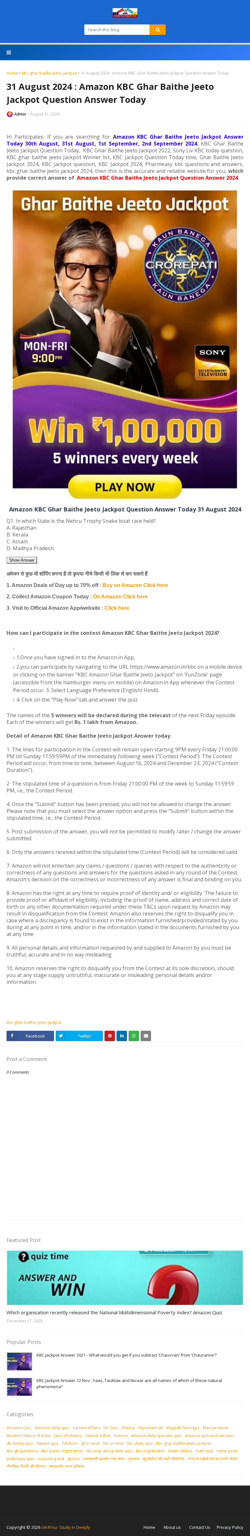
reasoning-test (50, 1458)
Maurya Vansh (216, 1428)
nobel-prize (227, 1451)
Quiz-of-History (68, 1435)
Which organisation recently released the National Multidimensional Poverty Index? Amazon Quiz (114, 1312)
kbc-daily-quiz (140, 1443)
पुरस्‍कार (133, 1458)
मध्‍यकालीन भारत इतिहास (66, 1466)
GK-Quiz (110, 1428)
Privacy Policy (230, 1527)
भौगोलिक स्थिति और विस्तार (26, 1466)
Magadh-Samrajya (183, 1428)
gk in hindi (90, 1443)
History (128, 1428)
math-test (204, 1451)
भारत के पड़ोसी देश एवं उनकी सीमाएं (212, 1458)
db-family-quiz (20, 1443)
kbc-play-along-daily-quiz (109, 1451)
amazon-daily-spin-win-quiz (156, 1435)
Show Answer (22, 560)
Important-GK (150, 1428)
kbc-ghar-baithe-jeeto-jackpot (49, 73)
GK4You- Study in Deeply (65, 1527)
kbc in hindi (113, 1443)
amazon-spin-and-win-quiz (209, 1435)
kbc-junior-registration (62, 1451)
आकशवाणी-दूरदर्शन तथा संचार (104, 1458)
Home (12, 73)
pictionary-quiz (20, 1458)
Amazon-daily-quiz (52, 1428)
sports (73, 1458)
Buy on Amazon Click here (135, 585)
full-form (70, 1443)
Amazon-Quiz (19, 1428)
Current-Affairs (86, 1428)
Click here (116, 608)
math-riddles (180, 1451)
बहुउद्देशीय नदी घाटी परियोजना (164, 1458)
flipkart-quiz (47, 1443)
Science (121, 1435)
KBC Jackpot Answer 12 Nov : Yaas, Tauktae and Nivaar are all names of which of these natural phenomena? (129, 1383)
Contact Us (199, 1527)
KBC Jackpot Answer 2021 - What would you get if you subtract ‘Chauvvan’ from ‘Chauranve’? (126, 1355)
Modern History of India (28, 1435)
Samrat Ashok (98, 1435)
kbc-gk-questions (22, 1451)
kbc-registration (150, 1451)
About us (172, 1527)
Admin (20, 114)
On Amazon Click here (120, 596)
